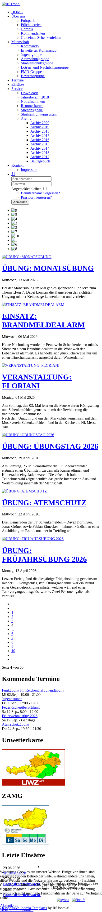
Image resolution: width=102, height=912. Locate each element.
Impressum (29, 170)
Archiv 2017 (39, 136)
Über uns (18, 16)
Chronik (27, 29)
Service (17, 89)
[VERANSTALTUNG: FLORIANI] (30, 365)
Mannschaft (20, 42)
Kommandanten (33, 33)
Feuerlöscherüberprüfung (21, 707)
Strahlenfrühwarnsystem (39, 114)
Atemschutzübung (15, 724)
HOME (17, 12)
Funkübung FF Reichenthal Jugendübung (33, 690)
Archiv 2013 (39, 153)
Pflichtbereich (31, 25)
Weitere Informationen (16, 910)
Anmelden (20, 202)
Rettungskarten (32, 106)
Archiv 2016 (39, 140)
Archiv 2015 (39, 144)
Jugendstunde (12, 699)
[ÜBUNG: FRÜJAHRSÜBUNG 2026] (33, 539)
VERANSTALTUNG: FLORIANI (37, 381)
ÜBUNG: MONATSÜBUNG (48, 268)
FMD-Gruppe (31, 72)
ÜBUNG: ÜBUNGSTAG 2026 (50, 446)
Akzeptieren (9, 905)
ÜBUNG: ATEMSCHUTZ (44, 502)
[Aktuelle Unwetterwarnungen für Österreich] (33, 784)
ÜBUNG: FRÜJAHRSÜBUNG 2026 (44, 554)
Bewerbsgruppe (33, 76)
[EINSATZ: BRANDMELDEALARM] (33, 305)
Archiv (26, 118)
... (12, 629)
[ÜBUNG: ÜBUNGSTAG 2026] (28, 435)
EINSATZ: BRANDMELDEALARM (43, 320)
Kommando (30, 46)
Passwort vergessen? (36, 197)
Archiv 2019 (39, 127)
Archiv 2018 (39, 131)
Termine (17, 80)
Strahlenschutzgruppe (37, 63)
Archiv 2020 (39, 123)
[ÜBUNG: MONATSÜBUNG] (26, 257)
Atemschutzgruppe (35, 59)
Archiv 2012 (39, 157)
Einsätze (17, 84)
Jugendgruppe (31, 55)
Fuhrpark (28, 20)
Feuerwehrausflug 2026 (19, 716)
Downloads (29, 93)
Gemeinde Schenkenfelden (41, 38)
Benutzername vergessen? (40, 193)
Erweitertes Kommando (38, 50)
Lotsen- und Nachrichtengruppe (45, 67)
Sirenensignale (32, 110)
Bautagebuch (40, 161)
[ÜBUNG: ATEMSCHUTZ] (24, 491)
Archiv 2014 (39, 148)
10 (13, 651)
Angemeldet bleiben (26, 189)
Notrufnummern (33, 101)
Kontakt (17, 165)
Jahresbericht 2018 (35, 97)
